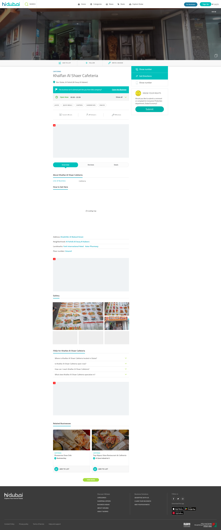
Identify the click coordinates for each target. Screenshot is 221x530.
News (111, 4)
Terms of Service (38, 524)
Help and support (55, 524)
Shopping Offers (104, 501)
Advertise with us (142, 497)
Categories (97, 4)
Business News (103, 504)
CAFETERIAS (57, 453)
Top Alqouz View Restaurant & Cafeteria (109, 455)
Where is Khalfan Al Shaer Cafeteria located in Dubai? (76, 358)
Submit (149, 109)
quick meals (67, 105)
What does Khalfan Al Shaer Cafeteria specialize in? (75, 374)
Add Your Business (142, 504)
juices (57, 105)
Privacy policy (23, 524)
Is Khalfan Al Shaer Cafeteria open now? (70, 363)
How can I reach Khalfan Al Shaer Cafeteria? (72, 369)
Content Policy (9, 524)
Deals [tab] (116, 165)
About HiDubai (103, 507)
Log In (216, 4)
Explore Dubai (137, 4)
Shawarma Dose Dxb (62, 455)
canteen (79, 105)
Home (83, 4)
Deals (122, 4)
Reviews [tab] (91, 165)
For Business (190, 4)
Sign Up (206, 4)
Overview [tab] (65, 165)
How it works (102, 511)
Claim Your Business (143, 501)
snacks (102, 105)
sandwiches (91, 105)
